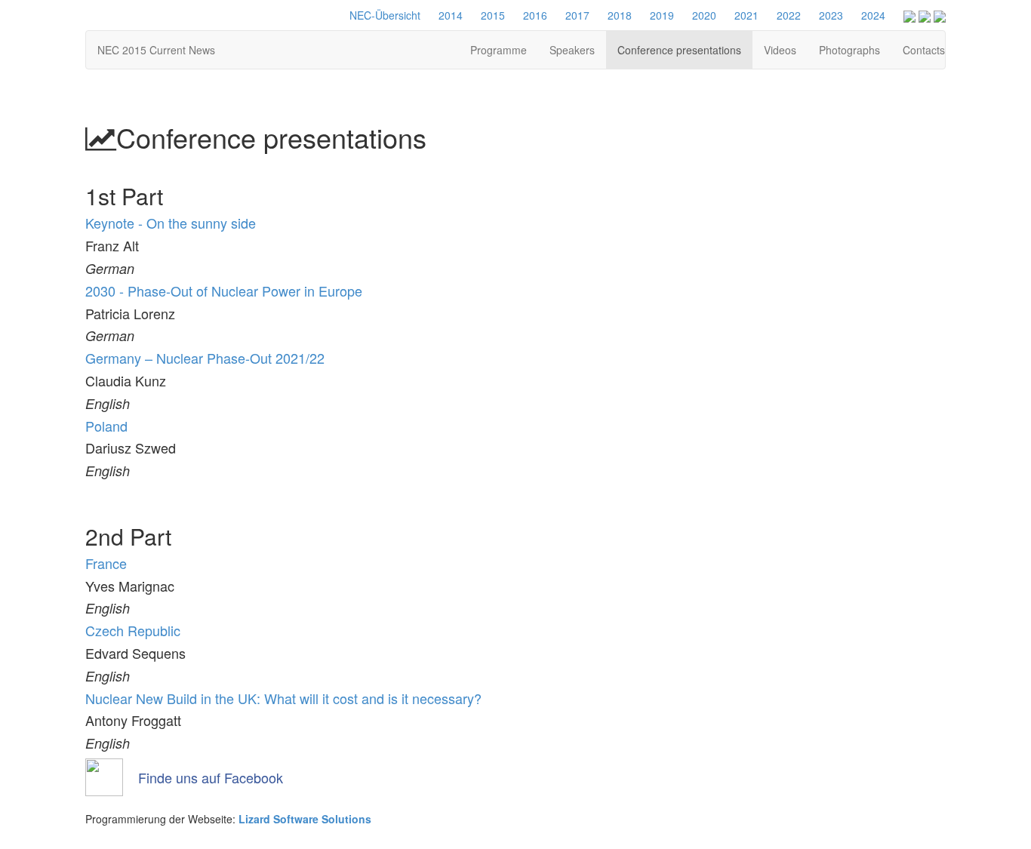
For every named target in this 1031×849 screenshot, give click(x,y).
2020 (704, 15)
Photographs (849, 49)
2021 (746, 15)
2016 (535, 15)
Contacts (924, 49)
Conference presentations (679, 49)
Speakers (572, 49)
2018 (620, 15)
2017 (577, 15)
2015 (493, 15)
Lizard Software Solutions (305, 818)
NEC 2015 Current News (156, 49)
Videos (780, 49)
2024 (873, 15)
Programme (498, 49)
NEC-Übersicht (384, 15)
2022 (789, 15)
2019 (662, 15)
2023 (831, 15)
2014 (451, 15)
